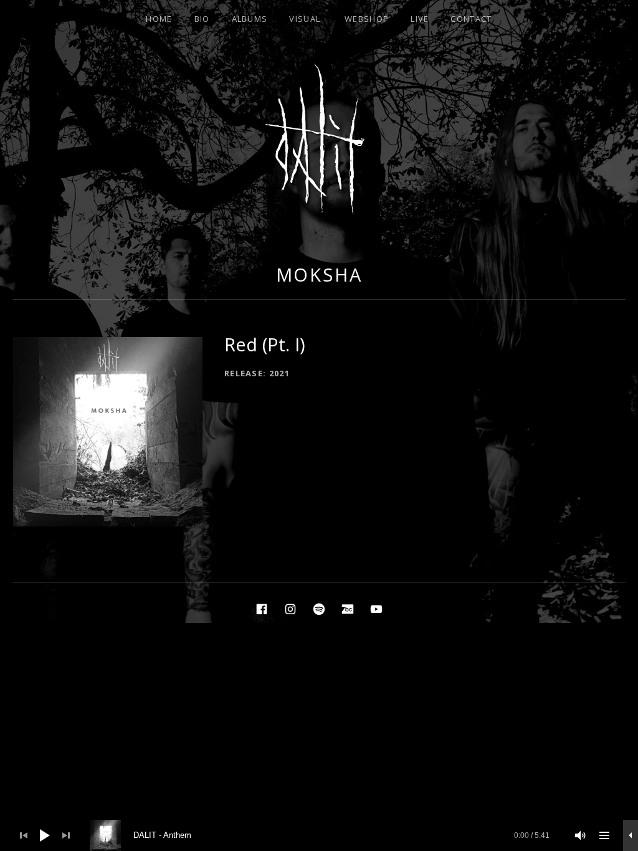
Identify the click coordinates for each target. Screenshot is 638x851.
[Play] (45, 835)
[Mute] (581, 835)
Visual (304, 18)
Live (420, 18)
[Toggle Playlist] (604, 835)
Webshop (367, 18)
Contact (471, 18)
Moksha (319, 274)
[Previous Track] (24, 835)
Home (159, 18)
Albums (250, 18)
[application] (319, 835)
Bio (202, 18)
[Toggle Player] (630, 835)
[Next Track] (66, 835)
